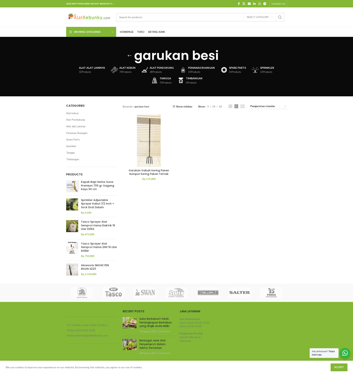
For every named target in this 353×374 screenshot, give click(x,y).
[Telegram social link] (264, 3)
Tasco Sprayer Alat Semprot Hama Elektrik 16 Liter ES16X (98, 225)
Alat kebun (72, 113)
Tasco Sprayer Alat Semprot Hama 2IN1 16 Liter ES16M (99, 247)
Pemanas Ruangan (76, 132)
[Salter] (239, 292)
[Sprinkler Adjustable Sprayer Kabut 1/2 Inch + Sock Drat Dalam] (72, 206)
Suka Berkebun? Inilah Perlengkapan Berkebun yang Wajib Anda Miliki (155, 322)
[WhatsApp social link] (259, 3)
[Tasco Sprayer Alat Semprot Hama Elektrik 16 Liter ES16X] (72, 228)
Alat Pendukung (75, 119)
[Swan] (145, 292)
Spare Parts (73, 139)
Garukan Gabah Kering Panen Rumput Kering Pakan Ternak (149, 172)
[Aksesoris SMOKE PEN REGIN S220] (72, 270)
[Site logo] (89, 16)
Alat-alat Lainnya (75, 126)
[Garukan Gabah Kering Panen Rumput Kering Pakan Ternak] (149, 141)
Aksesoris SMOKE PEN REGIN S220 (95, 267)
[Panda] (271, 292)
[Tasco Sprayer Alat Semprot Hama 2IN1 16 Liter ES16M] (72, 250)
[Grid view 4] (242, 106)
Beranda (127, 106)
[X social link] (243, 3)
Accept (339, 367)
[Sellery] (208, 292)
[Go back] (129, 55)
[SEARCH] (280, 17)
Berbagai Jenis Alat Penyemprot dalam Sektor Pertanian (152, 344)
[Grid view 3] (236, 106)
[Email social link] (249, 3)
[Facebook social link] (239, 3)
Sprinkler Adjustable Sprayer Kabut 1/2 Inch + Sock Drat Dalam (97, 203)
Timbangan (72, 159)
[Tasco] (113, 292)
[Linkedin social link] (254, 3)
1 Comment (164, 331)
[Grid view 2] (230, 106)
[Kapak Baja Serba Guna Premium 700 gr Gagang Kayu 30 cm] (72, 186)
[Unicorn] (82, 292)
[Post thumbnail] (130, 325)
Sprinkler (71, 146)
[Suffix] (176, 292)
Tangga (70, 152)
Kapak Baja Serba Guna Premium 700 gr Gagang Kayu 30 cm (97, 185)
